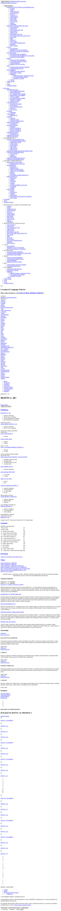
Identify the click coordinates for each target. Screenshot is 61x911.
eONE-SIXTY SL (14, 11)
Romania (3, 358)
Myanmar (3, 344)
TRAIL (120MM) (14, 97)
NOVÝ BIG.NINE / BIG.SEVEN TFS (20, 35)
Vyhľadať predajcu (12, 85)
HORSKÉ (12, 126)
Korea (2, 334)
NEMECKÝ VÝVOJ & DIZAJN (18, 50)
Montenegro (4, 343)
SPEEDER (13, 112)
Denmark (3, 316)
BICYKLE (6, 88)
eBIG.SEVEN (13, 148)
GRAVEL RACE (14, 119)
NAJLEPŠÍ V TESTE (15, 72)
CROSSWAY (13, 124)
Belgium (3, 306)
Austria (2, 304)
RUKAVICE (13, 195)
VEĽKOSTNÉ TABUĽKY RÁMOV (19, 67)
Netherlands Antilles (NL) (7, 347)
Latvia (2, 336)
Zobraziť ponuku (5, 716)
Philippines (3, 354)
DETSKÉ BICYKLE (12, 125)
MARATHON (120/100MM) (17, 95)
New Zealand (4, 350)
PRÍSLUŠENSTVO (12, 176)
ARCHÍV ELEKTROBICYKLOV (16, 158)
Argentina (3, 301)
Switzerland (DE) (5, 370)
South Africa (4, 366)
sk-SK (5, 280)
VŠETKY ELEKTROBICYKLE (15, 159)
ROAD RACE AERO (16, 104)
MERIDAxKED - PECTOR (17, 163)
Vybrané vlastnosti (8, 388)
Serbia (2, 360)
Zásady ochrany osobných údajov (22, 905)
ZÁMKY (12, 188)
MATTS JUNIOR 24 (15, 128)
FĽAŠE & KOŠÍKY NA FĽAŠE (18, 185)
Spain (2, 367)
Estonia (2, 319)
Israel (2, 330)
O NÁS (9, 47)
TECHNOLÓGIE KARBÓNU (18, 54)
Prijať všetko (4, 907)
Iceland (2, 326)
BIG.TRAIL (13, 37)
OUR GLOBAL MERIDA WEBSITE (31, 293)
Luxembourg (4, 338)
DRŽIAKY (13, 181)
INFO (8, 65)
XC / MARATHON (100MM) (18, 94)
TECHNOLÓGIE (11, 53)
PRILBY (12, 193)
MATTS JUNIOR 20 (15, 129)
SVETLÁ (12, 182)
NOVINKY (7, 199)
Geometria (6, 384)
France (2, 321)
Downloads (7, 385)
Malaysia (3, 340)
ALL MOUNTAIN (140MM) (17, 98)
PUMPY (12, 183)
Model (5, 381)
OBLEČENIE (10, 189)
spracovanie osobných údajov (11, 892)
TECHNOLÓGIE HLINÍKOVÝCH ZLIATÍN (22, 55)
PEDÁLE (12, 173)
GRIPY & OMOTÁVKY (16, 169)
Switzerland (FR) (5, 371)
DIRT (11, 38)
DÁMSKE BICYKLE (12, 132)
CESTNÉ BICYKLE (12, 102)
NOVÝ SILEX (14, 45)
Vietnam (3, 378)
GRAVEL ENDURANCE (17, 121)
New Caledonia (4, 348)
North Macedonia (5, 351)
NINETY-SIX (13, 33)
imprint (5, 891)
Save (22, 909)
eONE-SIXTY (14, 16)
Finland (2, 320)
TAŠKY (12, 179)
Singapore (3, 361)
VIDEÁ (12, 80)
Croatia (2, 313)
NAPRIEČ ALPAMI (18, 78)
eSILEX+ (12, 155)
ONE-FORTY (13, 31)
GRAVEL (9, 116)
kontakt (6, 889)
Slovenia (3, 364)
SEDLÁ (12, 172)
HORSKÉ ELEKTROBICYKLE (15, 139)
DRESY (12, 191)
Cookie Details (24, 907)
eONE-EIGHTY (14, 13)
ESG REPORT (14, 48)
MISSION (12, 44)
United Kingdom (5, 377)
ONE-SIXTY (13, 28)
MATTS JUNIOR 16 (15, 131)
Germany (3, 323)
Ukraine (3, 376)
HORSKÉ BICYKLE (12, 89)
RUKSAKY (13, 178)
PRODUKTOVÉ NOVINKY (14, 162)
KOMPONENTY (11, 165)
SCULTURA (13, 41)
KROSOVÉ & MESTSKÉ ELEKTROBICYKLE (20, 151)
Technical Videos (8, 387)
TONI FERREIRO (15, 63)
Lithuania (3, 337)
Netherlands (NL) (5, 346)
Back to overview (5, 634)
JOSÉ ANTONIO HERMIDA (18, 60)
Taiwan (2, 373)
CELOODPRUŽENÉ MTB (17, 91)
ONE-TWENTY (14, 27)
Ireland (2, 329)
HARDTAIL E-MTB (15, 142)
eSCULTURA (14, 21)
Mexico (2, 341)
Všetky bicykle (11, 81)
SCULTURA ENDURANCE (17, 43)
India (2, 327)
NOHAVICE (13, 192)
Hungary (3, 324)
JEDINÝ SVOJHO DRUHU (17, 71)
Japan (2, 333)
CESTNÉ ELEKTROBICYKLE (15, 152)
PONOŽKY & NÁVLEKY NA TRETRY (21, 196)
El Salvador (4, 317)
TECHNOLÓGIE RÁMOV (17, 57)
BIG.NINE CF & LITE (16, 34)
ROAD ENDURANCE (16, 106)
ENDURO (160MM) (15, 99)
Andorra (3, 300)
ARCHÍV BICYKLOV (13, 135)
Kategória (6, 391)
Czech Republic (5, 314)
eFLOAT (12, 14)
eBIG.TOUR (13, 20)
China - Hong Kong (6, 310)
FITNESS (9, 111)
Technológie (7, 390)
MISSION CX (14, 115)
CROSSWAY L (14, 134)
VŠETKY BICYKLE (12, 136)
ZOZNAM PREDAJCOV (17, 68)
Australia (3, 303)
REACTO (12, 40)
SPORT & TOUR (14, 101)
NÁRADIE (13, 186)
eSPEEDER (13, 24)
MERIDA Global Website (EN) (9, 297)
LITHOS (12, 8)
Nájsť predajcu (4, 405)
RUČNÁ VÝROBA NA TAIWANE (19, 51)
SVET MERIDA (11, 70)
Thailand (3, 374)
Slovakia (3, 363)
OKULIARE (13, 198)
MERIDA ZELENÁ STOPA (17, 64)
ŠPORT (9, 58)
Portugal (3, 357)
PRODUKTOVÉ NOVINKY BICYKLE (17, 25)
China (2, 309)
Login (8, 84)
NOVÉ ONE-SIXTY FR (16, 30)
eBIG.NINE (13, 18)
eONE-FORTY (14, 17)
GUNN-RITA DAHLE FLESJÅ (18, 61)
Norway (3, 353)
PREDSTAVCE (14, 168)
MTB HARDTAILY (15, 92)
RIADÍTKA (13, 166)
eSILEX (12, 23)
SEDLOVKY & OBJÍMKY (17, 171)
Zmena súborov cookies (14, 907)
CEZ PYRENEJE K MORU (20, 77)
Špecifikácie (7, 382)
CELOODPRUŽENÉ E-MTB (18, 141)
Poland (2, 356)
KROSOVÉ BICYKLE (13, 122)
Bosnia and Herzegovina (7, 307)
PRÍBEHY (13, 74)
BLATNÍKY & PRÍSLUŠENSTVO (19, 175)
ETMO (12, 10)
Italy (2, 331)
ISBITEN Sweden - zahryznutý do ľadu (23, 75)
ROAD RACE (14, 105)
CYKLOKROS (11, 114)
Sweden (3, 368)
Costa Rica (3, 311)
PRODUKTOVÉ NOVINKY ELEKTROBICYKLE (20, 7)
